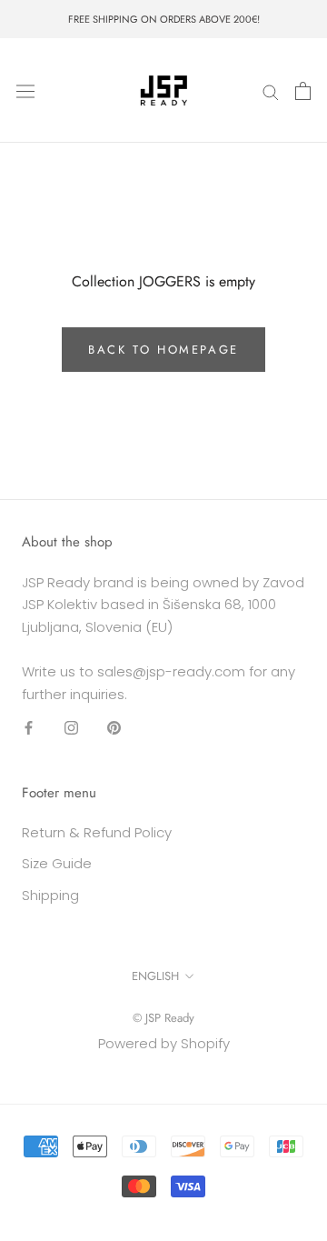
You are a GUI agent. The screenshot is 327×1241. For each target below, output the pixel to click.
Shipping (50, 895)
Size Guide (57, 863)
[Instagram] (71, 727)
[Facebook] (28, 727)
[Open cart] (303, 91)
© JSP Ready (163, 1017)
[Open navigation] (25, 91)
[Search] (271, 90)
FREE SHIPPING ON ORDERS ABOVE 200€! (164, 19)
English (155, 976)
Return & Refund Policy (97, 832)
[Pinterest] (114, 727)
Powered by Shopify (164, 1043)
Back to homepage (163, 349)
